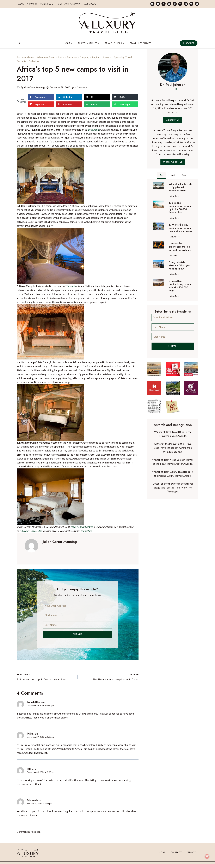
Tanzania (21, 61)
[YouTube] (191, 4)
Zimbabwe (34, 61)
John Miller (34, 702)
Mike (30, 733)
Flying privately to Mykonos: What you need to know (179, 265)
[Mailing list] (152, 4)
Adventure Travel (46, 57)
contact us (86, 530)
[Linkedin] (169, 4)
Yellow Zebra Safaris (81, 526)
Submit (77, 634)
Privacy (191, 852)
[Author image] (18, 87)
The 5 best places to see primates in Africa (115, 677)
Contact (176, 852)
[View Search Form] (19, 43)
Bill (29, 768)
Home (162, 852)
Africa (61, 57)
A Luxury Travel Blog (31, 530)
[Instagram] (186, 4)
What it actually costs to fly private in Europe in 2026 (180, 187)
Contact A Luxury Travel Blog (77, 3)
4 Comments (81, 87)
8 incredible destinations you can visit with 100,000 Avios (180, 285)
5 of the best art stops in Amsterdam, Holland (41, 677)
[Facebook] (158, 4)
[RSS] (197, 4)
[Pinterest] (175, 4)
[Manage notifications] (207, 856)
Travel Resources (140, 43)
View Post (175, 196)
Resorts (107, 57)
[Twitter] (163, 4)
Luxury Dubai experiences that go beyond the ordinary (180, 247)
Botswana (72, 57)
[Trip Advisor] (180, 4)
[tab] (161, 175)
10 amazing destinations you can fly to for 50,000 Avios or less (180, 207)
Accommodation (25, 57)
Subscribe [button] (189, 43)
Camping (84, 57)
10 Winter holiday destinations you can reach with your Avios (180, 228)
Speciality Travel (123, 57)
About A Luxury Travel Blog (36, 3)
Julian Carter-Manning (34, 87)
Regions (96, 57)
